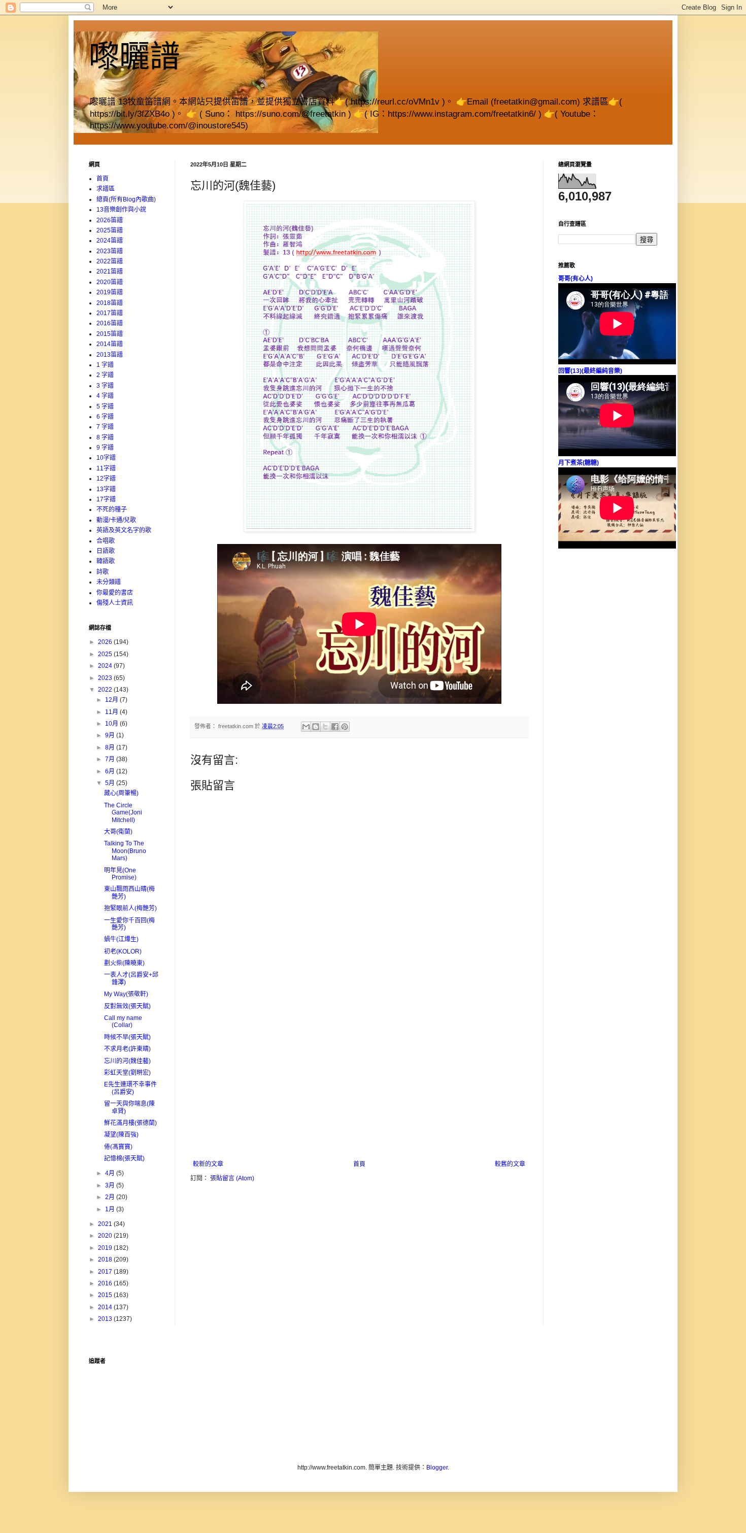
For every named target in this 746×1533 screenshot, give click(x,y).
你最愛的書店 (114, 592)
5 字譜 (105, 406)
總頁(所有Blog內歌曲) (126, 199)
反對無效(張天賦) (127, 1006)
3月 (110, 1185)
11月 (112, 712)
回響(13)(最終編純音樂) (590, 370)
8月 (110, 747)
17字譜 (106, 499)
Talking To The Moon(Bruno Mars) (125, 851)
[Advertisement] (359, 1084)
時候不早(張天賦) (127, 1037)
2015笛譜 (109, 333)
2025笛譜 (109, 230)
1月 (110, 1209)
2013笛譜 (109, 354)
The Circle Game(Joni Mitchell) (123, 813)
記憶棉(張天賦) (124, 1158)
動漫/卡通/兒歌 (116, 520)
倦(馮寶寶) (118, 1146)
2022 (106, 689)
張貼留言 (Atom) (232, 1178)
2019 (106, 1247)
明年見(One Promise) (120, 874)
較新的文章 (208, 1164)
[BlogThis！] (316, 727)
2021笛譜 (109, 271)
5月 (110, 783)
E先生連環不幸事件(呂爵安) (130, 1088)
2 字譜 (105, 375)
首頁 (359, 1164)
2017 (106, 1271)
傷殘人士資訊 (114, 602)
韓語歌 (105, 561)
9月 (110, 735)
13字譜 (106, 489)
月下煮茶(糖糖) (578, 462)
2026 (106, 641)
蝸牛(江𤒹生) (121, 939)
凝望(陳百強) (121, 1134)
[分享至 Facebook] (335, 727)
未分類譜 (108, 582)
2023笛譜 (109, 251)
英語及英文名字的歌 (123, 530)
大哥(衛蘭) (118, 831)
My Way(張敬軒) (126, 994)
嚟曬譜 (134, 57)
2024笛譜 (109, 240)
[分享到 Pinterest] (345, 727)
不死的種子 (111, 509)
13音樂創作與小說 (121, 209)
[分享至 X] (325, 727)
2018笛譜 (109, 302)
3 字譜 (105, 385)
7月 (110, 759)
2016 (106, 1283)
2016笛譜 (109, 323)
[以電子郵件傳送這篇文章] (306, 727)
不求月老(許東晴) (127, 1048)
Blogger (437, 1467)
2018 (106, 1259)
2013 (106, 1318)
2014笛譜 (109, 344)
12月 (112, 699)
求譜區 (105, 188)
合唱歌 (105, 540)
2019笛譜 (109, 292)
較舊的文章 (510, 1164)
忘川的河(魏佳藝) (127, 1061)
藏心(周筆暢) (121, 793)
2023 (106, 678)
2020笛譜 (109, 282)
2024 (106, 665)
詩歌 (102, 571)
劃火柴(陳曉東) (124, 963)
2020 (106, 1235)
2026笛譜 (109, 220)
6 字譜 (105, 416)
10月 (112, 723)
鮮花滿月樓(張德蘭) (130, 1123)
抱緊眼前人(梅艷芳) (130, 908)
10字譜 (106, 457)
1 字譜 (105, 364)
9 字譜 (105, 447)
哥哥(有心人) (575, 278)
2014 (106, 1307)
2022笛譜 (109, 261)
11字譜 (106, 468)
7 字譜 (105, 426)
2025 (106, 654)
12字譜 (106, 478)
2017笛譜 (109, 313)
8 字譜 (105, 437)
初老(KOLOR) (123, 951)
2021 (106, 1224)
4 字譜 (105, 395)
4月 (110, 1173)
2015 (106, 1295)
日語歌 (105, 551)
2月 (110, 1197)
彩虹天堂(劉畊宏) (127, 1072)
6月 (110, 771)
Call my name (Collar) (123, 1021)
